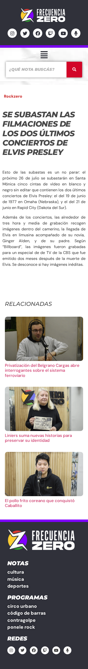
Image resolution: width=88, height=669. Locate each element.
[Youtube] (63, 33)
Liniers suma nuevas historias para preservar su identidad (38, 438)
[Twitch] (50, 33)
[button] (44, 55)
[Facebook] (37, 33)
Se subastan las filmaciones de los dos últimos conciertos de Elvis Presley (38, 133)
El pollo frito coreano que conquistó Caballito (40, 503)
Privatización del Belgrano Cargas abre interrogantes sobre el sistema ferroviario (42, 370)
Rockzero (13, 96)
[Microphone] (75, 33)
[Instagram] (12, 33)
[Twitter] (25, 33)
